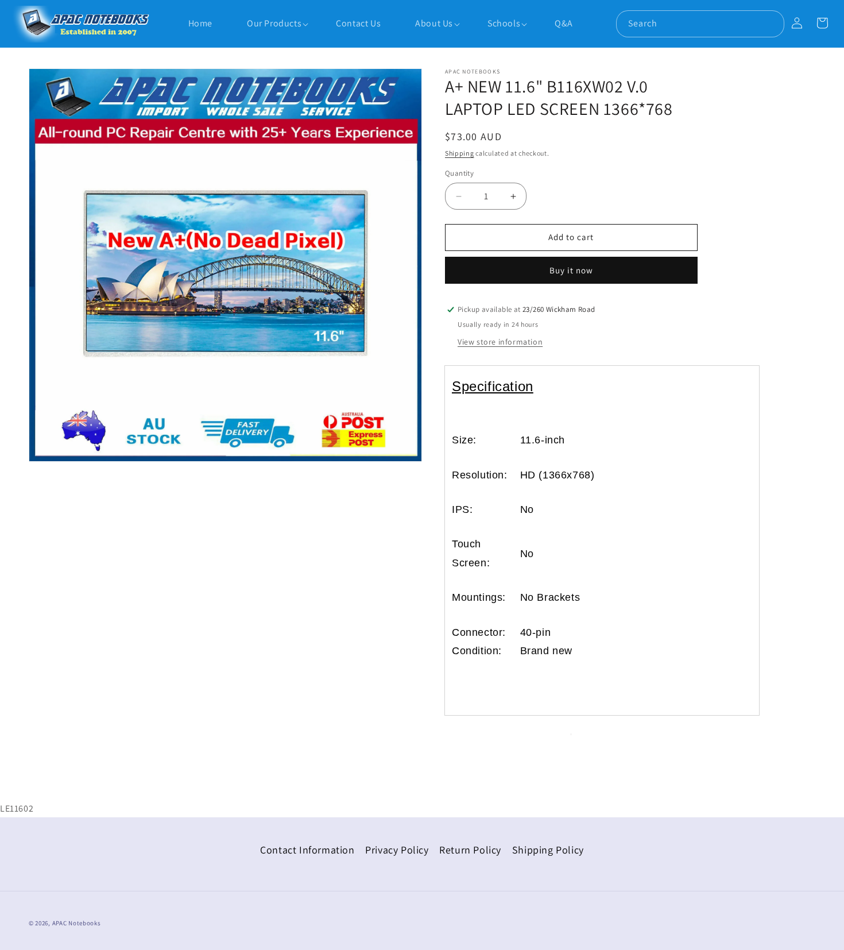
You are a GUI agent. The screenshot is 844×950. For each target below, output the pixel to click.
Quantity (459, 174)
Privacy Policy (396, 849)
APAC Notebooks (76, 923)
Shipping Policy (548, 849)
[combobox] (700, 24)
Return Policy (470, 849)
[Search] (771, 23)
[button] (268, 24)
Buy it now (571, 270)
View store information (500, 342)
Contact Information (307, 849)
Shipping (459, 153)
